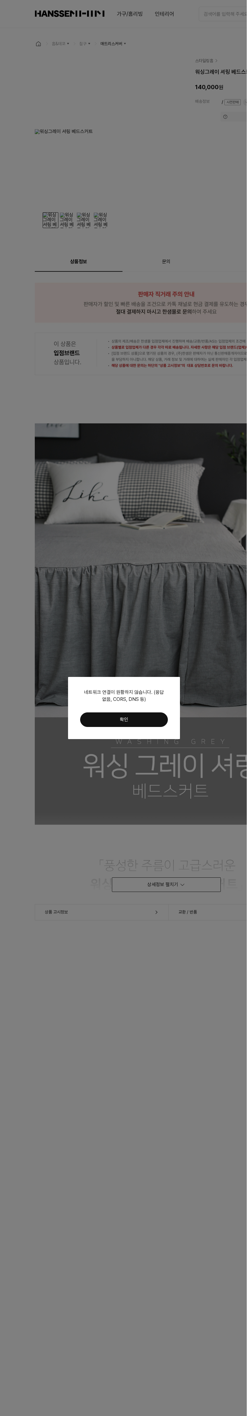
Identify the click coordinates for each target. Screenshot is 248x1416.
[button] (124, 719)
